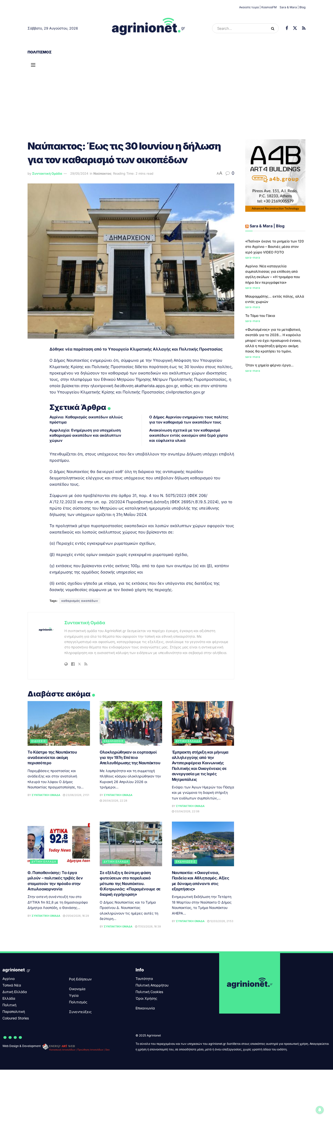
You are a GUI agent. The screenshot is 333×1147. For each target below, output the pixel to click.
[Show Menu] (33, 65)
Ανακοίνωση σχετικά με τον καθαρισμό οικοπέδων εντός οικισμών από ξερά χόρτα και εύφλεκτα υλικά (188, 435)
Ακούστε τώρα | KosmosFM (258, 7)
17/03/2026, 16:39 (149, 926)
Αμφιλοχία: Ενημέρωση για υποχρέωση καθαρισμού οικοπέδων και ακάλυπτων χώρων (85, 435)
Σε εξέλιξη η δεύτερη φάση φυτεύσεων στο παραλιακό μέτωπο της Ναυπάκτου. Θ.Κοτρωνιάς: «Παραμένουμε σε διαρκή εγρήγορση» (130, 883)
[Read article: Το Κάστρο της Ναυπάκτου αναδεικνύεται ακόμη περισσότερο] (59, 723)
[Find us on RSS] (303, 28)
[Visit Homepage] (148, 28)
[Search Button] (274, 28)
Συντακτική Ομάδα (47, 173)
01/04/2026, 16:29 (77, 915)
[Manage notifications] (320, 1110)
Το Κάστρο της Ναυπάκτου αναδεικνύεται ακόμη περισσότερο (52, 757)
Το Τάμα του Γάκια (260, 315)
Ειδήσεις (38, 741)
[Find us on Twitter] (295, 28)
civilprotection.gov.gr (185, 392)
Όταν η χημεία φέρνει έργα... (269, 365)
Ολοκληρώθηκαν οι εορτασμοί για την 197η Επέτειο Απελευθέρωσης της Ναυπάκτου (130, 757)
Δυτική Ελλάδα (188, 741)
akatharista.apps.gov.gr (156, 385)
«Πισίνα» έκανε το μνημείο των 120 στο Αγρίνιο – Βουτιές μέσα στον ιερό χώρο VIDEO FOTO (274, 246)
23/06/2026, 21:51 (77, 795)
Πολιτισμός (39, 52)
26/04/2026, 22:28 (114, 800)
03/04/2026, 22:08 (186, 811)
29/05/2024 (79, 173)
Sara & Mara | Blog (292, 7)
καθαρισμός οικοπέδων (79, 601)
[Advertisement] (166, 95)
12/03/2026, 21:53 (221, 921)
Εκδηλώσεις (114, 741)
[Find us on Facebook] (286, 28)
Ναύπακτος (102, 173)
